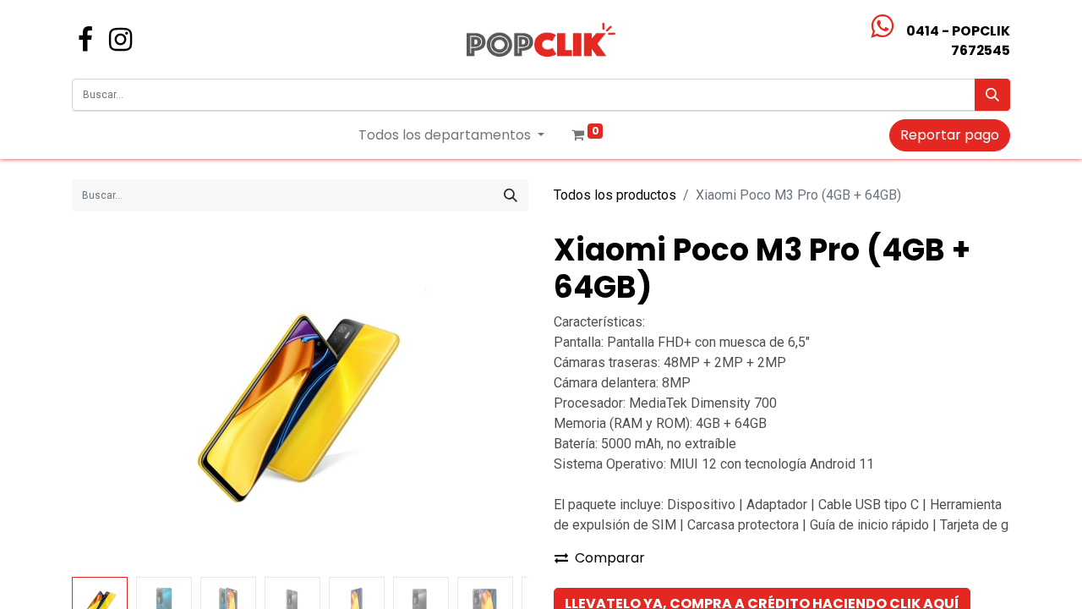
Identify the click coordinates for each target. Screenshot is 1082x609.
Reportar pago (949, 135)
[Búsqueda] (992, 95)
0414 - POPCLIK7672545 (958, 40)
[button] (106, 401)
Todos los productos (615, 195)
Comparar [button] (610, 558)
